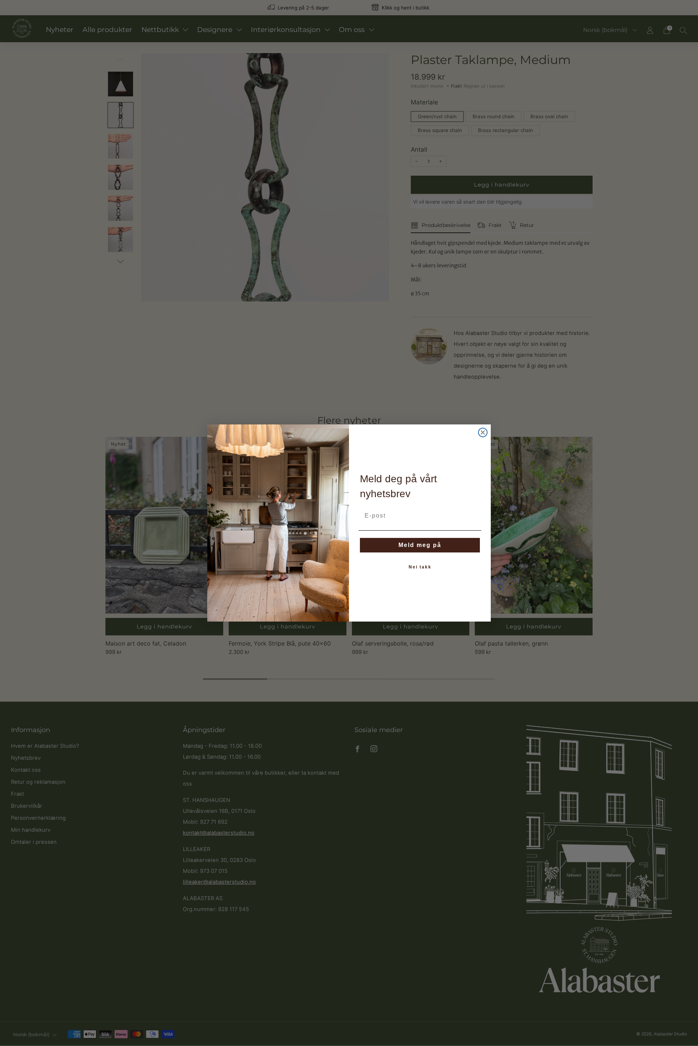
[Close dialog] (482, 432)
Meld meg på (419, 545)
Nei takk (420, 567)
